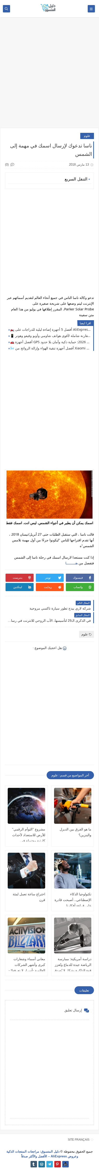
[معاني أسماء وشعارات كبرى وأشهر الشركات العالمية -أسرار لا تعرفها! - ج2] (26, 935)
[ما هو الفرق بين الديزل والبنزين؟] (73, 806)
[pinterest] (57, 1164)
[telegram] (49, 1164)
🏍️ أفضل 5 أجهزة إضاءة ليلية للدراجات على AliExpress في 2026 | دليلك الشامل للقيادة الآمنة (50, 329)
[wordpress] (41, 1164)
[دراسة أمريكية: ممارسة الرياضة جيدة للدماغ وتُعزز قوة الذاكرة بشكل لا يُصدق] (73, 935)
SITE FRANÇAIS (78, 1139)
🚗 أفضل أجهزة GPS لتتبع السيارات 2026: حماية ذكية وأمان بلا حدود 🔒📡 (50, 342)
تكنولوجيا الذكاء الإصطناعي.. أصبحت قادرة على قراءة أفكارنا (73, 900)
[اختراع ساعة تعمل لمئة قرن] (26, 871)
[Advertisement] (49, 75)
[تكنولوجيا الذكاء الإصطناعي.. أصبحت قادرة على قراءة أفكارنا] (73, 871)
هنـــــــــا (71, 563)
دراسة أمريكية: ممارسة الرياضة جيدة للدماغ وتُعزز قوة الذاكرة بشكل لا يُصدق (72, 965)
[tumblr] (34, 1164)
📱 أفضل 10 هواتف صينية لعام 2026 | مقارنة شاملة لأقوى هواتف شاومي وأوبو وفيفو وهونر (50, 335)
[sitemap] (65, 1164)
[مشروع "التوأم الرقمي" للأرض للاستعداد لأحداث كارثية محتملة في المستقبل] (26, 806)
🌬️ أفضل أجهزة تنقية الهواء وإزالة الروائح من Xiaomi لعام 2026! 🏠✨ (50, 348)
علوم (87, 136)
